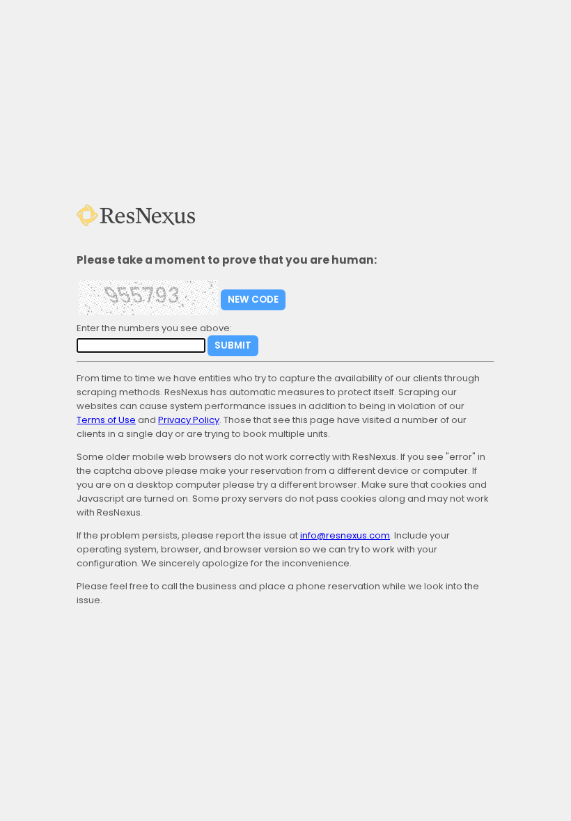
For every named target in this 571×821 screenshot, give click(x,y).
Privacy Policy (188, 420)
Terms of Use (106, 420)
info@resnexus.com (345, 535)
